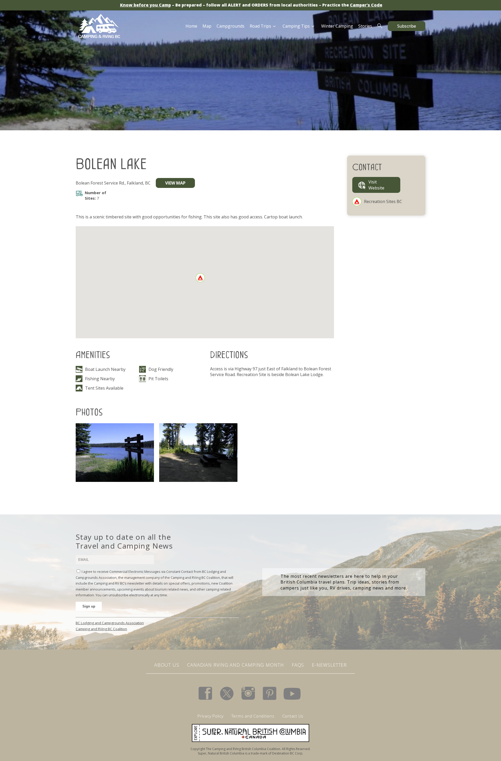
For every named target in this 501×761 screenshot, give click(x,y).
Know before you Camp (145, 5)
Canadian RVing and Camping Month (235, 665)
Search (380, 26)
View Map (175, 183)
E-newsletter (329, 665)
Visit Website (376, 185)
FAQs (298, 665)
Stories (365, 26)
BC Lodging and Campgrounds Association (110, 623)
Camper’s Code (366, 5)
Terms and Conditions (253, 716)
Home (191, 26)
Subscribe (406, 26)
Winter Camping (337, 26)
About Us (166, 665)
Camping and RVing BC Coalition (101, 629)
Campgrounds (230, 26)
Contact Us (293, 716)
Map (206, 26)
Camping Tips (296, 26)
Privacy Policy (211, 716)
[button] (200, 277)
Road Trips (260, 26)
